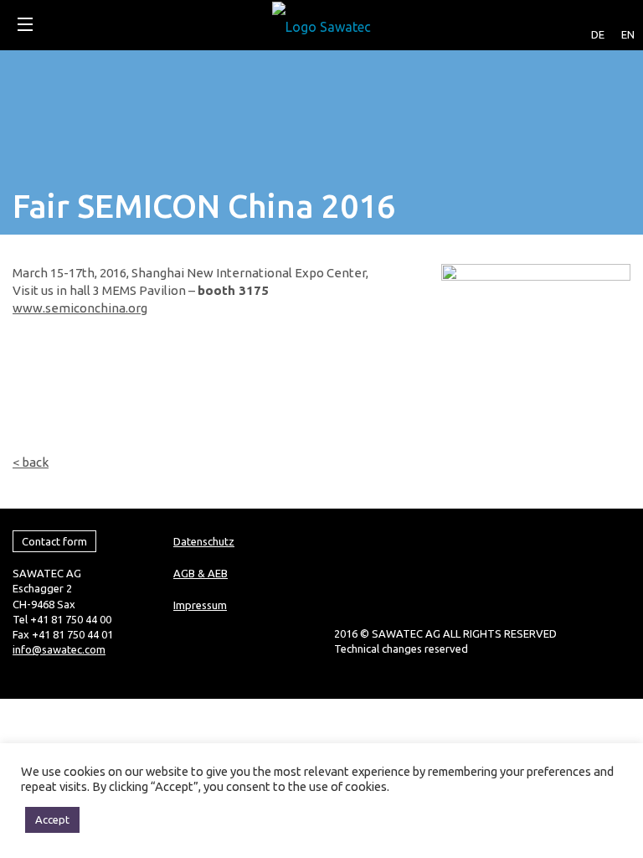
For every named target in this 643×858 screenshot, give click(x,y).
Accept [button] (52, 819)
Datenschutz (203, 541)
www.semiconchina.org (80, 308)
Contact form (54, 541)
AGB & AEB (200, 573)
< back (31, 462)
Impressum (200, 605)
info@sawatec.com (59, 649)
